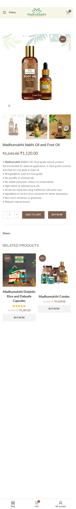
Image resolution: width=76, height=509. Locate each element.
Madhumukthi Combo (54, 296)
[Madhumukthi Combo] (54, 272)
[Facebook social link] (14, 233)
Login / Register (38, 6)
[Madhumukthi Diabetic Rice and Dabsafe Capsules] (19, 270)
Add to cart (33, 215)
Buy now (57, 215)
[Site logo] (36, 12)
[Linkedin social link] (20, 233)
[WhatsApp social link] (26, 233)
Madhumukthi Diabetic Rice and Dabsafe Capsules (19, 296)
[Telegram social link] (31, 233)
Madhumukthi (12, 162)
